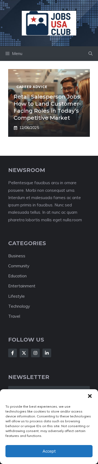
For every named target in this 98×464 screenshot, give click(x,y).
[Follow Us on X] (24, 353)
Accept (49, 451)
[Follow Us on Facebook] (12, 353)
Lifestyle (16, 296)
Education (17, 275)
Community (18, 265)
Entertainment (21, 285)
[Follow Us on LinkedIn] (46, 353)
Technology (19, 306)
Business (16, 255)
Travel (14, 316)
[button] (90, 396)
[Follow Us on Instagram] (35, 353)
